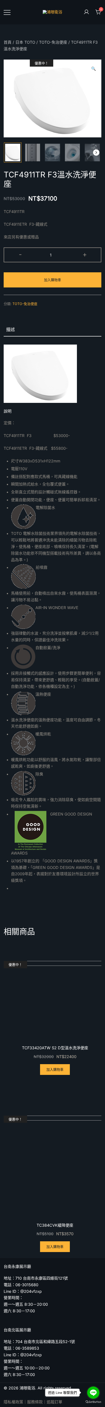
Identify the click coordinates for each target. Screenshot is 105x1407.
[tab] (52, 330)
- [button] (20, 254)
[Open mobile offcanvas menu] (7, 12)
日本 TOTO (25, 42)
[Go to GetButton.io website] (93, 1402)
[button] (96, 152)
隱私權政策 (13, 1401)
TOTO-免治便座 (53, 42)
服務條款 (35, 1401)
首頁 (7, 42)
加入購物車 (52, 280)
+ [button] (85, 254)
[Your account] (86, 12)
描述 (10, 329)
